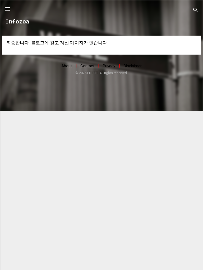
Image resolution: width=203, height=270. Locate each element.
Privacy (109, 66)
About (66, 66)
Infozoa (17, 22)
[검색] (195, 11)
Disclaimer (133, 66)
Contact (87, 66)
